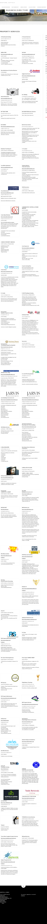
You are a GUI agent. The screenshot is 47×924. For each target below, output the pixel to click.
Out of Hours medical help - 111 (5, 898)
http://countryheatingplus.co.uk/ (27, 267)
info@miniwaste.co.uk (5, 559)
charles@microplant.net (5, 511)
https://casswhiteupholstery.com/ (7, 167)
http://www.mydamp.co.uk (5, 640)
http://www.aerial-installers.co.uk (7, 54)
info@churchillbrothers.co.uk (6, 194)
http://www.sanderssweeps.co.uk (28, 741)
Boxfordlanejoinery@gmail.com (27, 126)
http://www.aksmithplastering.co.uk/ (28, 54)
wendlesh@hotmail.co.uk (5, 699)
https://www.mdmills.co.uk (26, 493)
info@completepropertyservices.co (7, 840)
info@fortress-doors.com (5, 348)
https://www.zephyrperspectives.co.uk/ (8, 861)
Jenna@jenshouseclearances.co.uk (28, 428)
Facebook (2, 557)
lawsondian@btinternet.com (27, 150)
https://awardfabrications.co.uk (6, 98)
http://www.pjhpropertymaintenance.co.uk (8, 698)
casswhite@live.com (4, 169)
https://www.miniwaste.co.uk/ (6, 555)
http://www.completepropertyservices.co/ (8, 838)
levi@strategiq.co (25, 77)
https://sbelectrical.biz (5, 720)
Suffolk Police (2, 895)
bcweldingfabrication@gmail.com (28, 96)
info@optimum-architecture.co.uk (28, 621)
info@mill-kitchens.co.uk (26, 511)
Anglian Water (2, 900)
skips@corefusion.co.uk (26, 249)
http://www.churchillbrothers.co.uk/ (7, 192)
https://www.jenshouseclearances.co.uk (29, 426)
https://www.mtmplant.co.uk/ (27, 556)
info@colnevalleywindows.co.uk (6, 218)
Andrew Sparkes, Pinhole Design (36, 24)
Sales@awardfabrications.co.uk (6, 100)
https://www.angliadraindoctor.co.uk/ (28, 75)
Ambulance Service (3, 899)
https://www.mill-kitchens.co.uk (27, 509)
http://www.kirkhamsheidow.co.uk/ (7, 477)
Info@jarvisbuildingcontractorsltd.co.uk (8, 401)
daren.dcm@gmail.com (26, 316)
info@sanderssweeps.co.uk (27, 743)
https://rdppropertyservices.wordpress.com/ (30, 704)
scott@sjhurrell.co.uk (4, 770)
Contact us (23, 895)
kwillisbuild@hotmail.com (5, 449)
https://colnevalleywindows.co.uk (7, 216)
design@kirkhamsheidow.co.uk (6, 479)
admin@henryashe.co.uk (26, 375)
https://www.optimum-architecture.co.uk (29, 619)
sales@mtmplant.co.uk (26, 560)
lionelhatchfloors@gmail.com (27, 469)
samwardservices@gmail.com (6, 752)
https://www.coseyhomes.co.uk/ (6, 271)
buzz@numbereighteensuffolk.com (28, 592)
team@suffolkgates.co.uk (5, 804)
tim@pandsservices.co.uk (5, 643)
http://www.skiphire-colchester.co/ (28, 248)
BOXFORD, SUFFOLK (7, 2)
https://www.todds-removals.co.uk (28, 798)
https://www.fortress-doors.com (7, 346)
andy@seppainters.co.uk (26, 723)
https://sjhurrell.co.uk (4, 768)
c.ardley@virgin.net (25, 189)
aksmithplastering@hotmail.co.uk (28, 56)
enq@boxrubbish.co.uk (5, 128)
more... (3, 903)
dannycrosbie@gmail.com (5, 294)
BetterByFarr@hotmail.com (6, 113)
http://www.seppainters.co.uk (27, 721)
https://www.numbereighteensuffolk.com (29, 588)
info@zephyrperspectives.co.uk (6, 865)
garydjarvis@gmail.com (26, 343)
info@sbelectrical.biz (4, 722)
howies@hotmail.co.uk (5, 314)
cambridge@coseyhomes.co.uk (6, 273)
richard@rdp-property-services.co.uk (28, 706)
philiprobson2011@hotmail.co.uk (28, 684)
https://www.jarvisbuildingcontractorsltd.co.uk (9, 399)
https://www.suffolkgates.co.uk (6, 802)
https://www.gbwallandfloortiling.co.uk (8, 374)
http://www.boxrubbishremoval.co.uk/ (8, 126)
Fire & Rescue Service (4, 896)
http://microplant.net (4, 509)
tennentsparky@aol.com (26, 38)
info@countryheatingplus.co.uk (27, 269)
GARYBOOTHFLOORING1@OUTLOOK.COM (9, 376)
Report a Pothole (3, 901)
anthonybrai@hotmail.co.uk (6, 38)
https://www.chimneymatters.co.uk (28, 168)
